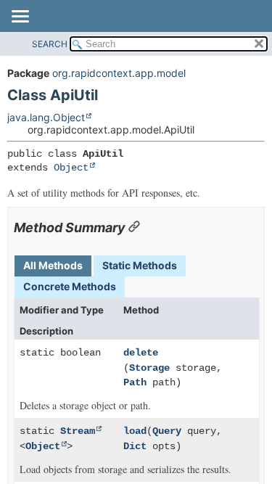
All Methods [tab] (53, 265)
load (135, 431)
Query (166, 431)
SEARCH (49, 43)
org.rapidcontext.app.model (119, 73)
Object (71, 167)
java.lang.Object (46, 117)
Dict (135, 446)
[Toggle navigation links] (19, 17)
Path (135, 382)
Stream (77, 431)
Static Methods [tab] (139, 265)
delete (140, 352)
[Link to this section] (134, 227)
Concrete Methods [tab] (69, 286)
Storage (149, 368)
